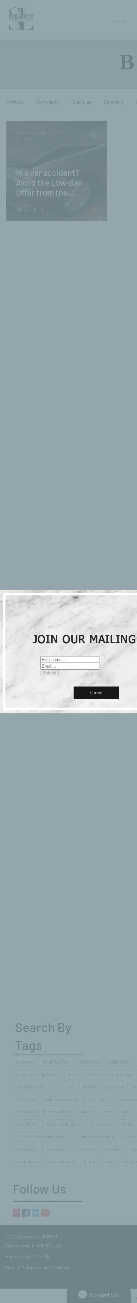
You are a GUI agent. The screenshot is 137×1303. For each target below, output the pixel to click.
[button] (96, 693)
